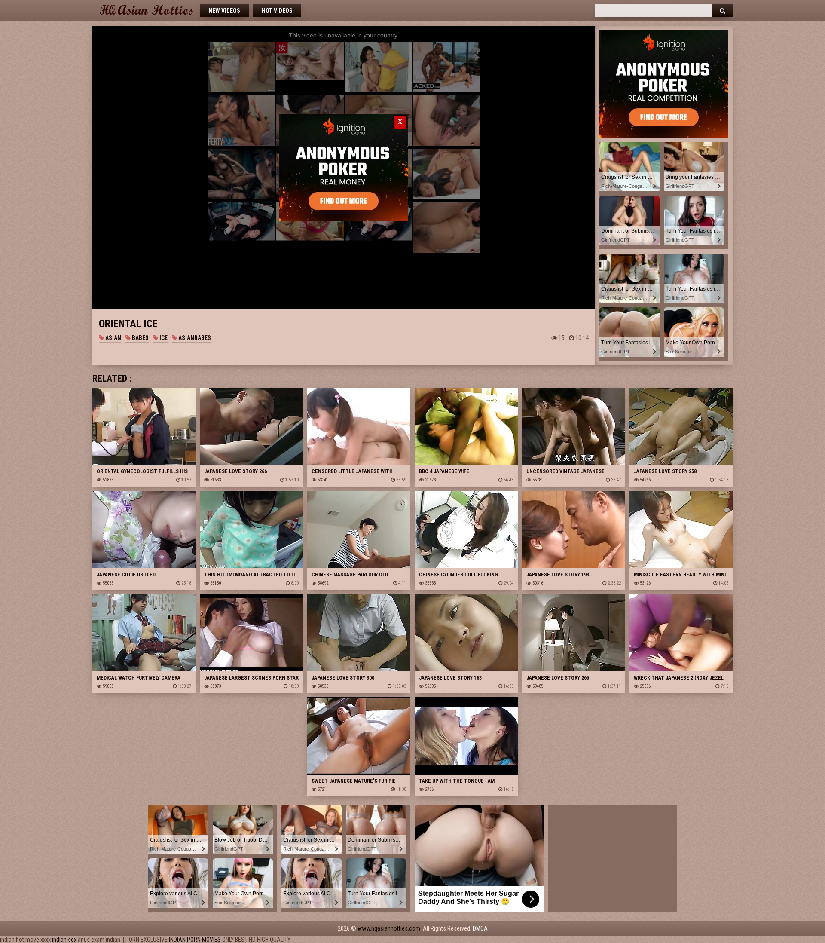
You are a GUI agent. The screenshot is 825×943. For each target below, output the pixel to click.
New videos (224, 10)
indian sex (64, 939)
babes (140, 337)
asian (112, 337)
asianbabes (194, 337)
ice (163, 337)
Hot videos (277, 10)
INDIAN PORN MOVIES (195, 939)
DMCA (480, 928)
